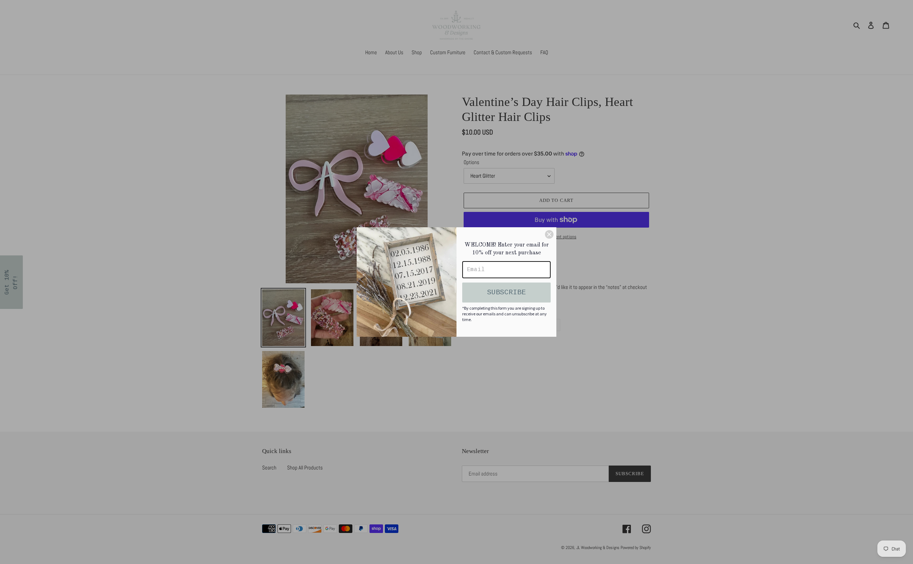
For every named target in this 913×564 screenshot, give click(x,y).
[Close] (549, 234)
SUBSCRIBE (506, 292)
